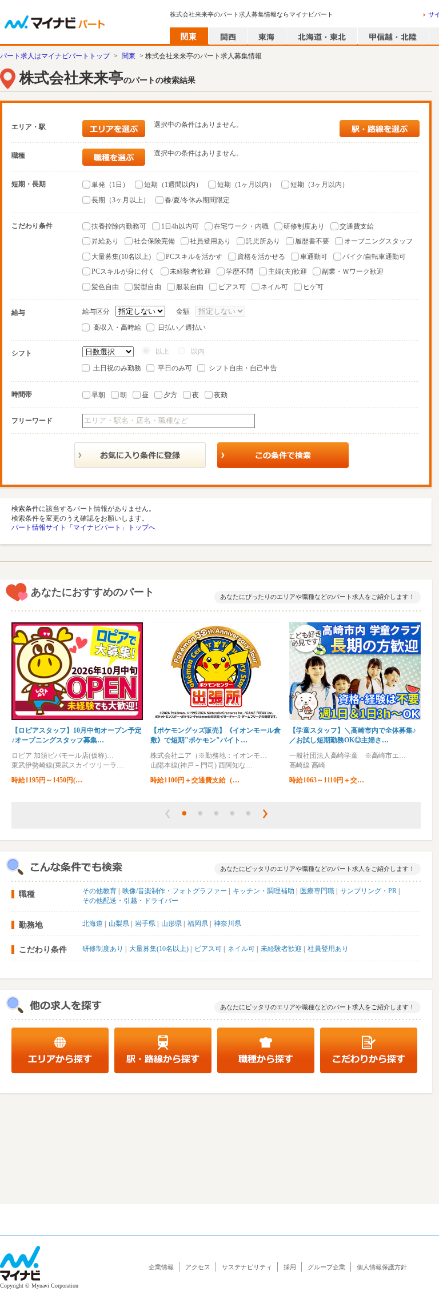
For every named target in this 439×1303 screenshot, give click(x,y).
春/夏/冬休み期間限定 (197, 200)
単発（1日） (110, 185)
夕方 (170, 395)
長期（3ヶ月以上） (120, 200)
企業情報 (161, 1267)
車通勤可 (314, 257)
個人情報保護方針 (382, 1267)
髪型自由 (147, 287)
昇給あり (105, 241)
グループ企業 (326, 1267)
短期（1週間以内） (173, 185)
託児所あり (263, 241)
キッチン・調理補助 (263, 891)
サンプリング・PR (368, 891)
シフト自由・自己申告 (243, 368)
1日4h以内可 (180, 226)
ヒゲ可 (313, 287)
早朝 (98, 395)
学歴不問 (239, 271)
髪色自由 (105, 287)
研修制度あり (304, 226)
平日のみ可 (175, 368)
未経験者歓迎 (190, 271)
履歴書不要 (312, 241)
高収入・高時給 (117, 327)
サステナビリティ (247, 1267)
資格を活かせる (261, 257)
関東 (128, 56)
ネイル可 (274, 287)
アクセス (197, 1267)
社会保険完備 (154, 241)
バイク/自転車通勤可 (374, 257)
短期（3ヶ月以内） (319, 185)
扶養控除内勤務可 (118, 226)
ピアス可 (232, 287)
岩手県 (145, 924)
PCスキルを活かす (194, 257)
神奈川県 (227, 924)
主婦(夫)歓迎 (287, 271)
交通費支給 (357, 226)
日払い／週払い (182, 327)
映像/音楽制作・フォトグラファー (174, 891)
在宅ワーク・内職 (241, 226)
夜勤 (221, 395)
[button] (167, 814)
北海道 (92, 924)
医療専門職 (317, 891)
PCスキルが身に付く (123, 271)
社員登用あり (210, 241)
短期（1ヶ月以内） (246, 185)
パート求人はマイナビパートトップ (55, 56)
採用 (290, 1267)
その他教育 (99, 891)
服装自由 (189, 287)
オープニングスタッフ (378, 241)
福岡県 (197, 924)
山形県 (171, 924)
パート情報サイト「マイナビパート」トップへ (83, 527)
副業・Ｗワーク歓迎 (353, 271)
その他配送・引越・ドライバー (130, 901)
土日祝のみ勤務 (117, 368)
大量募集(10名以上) (121, 257)
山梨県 (119, 924)
